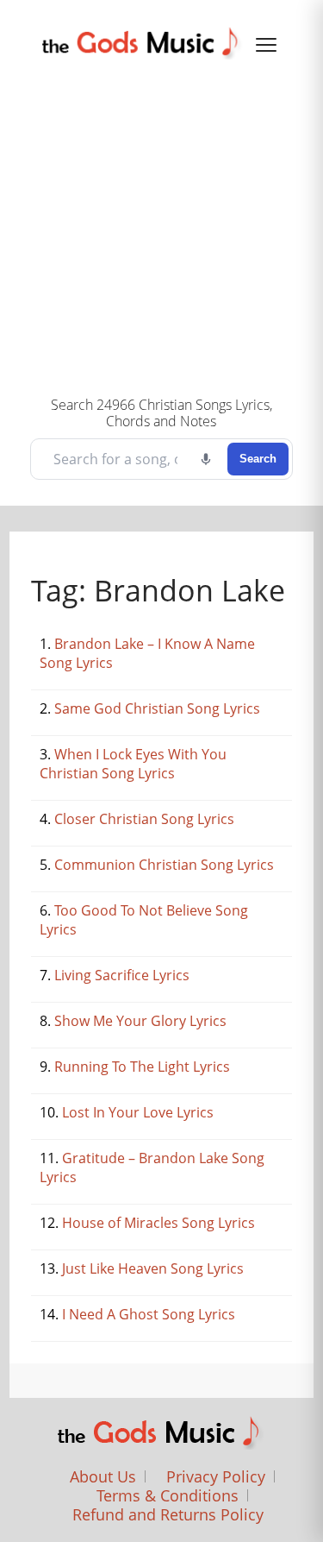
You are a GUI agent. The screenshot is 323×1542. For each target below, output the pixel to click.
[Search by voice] (205, 459)
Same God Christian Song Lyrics (157, 708)
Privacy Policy (215, 1476)
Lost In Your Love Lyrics (138, 1112)
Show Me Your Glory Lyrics (140, 1020)
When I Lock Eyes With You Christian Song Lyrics (133, 764)
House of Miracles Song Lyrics (158, 1222)
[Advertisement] (161, 225)
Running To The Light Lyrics (142, 1066)
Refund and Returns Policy (168, 1514)
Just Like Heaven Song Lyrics (153, 1268)
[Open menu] (266, 45)
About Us (103, 1476)
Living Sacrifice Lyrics (121, 975)
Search (257, 458)
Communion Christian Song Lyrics (164, 864)
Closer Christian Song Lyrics (144, 818)
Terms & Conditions (167, 1495)
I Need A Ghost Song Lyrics (148, 1314)
